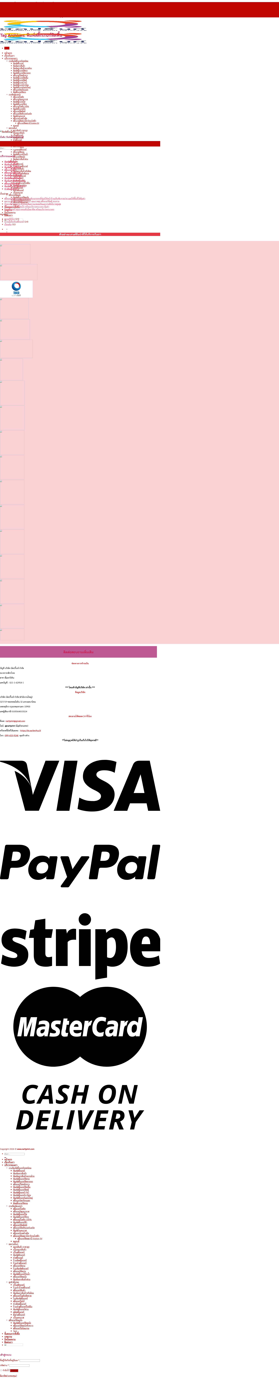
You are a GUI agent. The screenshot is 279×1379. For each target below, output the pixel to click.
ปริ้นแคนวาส (18, 192)
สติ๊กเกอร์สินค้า (18, 168)
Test (15, 1331)
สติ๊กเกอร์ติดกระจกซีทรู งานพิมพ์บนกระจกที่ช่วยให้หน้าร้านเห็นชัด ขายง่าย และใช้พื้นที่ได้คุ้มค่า (44, 198)
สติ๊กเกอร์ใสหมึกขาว (20, 75)
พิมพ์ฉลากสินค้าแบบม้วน (22, 68)
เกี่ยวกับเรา (9, 55)
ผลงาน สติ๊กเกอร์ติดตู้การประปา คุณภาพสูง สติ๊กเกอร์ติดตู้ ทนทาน (31, 201)
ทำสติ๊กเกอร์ (17, 140)
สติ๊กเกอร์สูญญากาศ (20, 99)
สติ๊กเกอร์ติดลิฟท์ (19, 111)
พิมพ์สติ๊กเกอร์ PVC (20, 82)
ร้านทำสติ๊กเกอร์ (19, 144)
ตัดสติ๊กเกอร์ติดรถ (19, 92)
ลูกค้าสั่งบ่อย (14, 1282)
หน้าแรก (8, 53)
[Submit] (1, 151)
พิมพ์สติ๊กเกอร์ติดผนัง (13, 175)
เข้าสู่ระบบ (14, 1370)
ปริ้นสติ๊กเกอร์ (18, 135)
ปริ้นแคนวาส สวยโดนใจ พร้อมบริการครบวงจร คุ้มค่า (26, 206)
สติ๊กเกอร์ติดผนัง (19, 156)
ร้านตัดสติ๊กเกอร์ (19, 142)
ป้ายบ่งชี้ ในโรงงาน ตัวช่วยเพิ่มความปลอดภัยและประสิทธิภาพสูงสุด (32, 203)
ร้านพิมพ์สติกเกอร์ (19, 149)
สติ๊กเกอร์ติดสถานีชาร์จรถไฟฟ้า (24, 121)
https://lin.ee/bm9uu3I (30, 730)
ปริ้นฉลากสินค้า (19, 132)
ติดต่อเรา (8, 215)
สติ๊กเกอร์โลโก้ (10, 169)
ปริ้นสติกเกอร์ (18, 164)
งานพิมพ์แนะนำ (15, 94)
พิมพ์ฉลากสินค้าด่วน (20, 159)
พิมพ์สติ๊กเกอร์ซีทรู (20, 104)
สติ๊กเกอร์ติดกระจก (12, 183)
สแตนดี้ (16, 125)
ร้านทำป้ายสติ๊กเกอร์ (21, 1287)
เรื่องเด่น (7, 224)
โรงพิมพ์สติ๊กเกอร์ (20, 1298)
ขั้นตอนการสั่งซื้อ (12, 1333)
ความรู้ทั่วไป (9, 218)
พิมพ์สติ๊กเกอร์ (18, 63)
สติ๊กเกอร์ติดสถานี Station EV (28, 123)
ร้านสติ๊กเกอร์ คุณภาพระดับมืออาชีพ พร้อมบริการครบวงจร (29, 209)
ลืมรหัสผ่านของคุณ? (8, 1375)
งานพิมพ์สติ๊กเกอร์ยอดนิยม (18, 61)
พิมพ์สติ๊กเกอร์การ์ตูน (21, 85)
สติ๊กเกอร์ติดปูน (18, 152)
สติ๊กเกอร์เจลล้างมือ (20, 118)
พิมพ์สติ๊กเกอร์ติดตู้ (20, 80)
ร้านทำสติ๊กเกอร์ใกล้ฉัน (21, 183)
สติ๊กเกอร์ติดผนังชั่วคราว (23, 1325)
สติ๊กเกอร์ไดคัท (18, 97)
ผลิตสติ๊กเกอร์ (18, 187)
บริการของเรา (10, 58)
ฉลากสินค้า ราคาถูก (20, 130)
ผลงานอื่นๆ (13, 128)
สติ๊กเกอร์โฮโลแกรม (21, 1328)
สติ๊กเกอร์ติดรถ (19, 1265)
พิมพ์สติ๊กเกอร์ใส (19, 101)
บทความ (8, 1336)
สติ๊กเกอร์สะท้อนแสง (20, 89)
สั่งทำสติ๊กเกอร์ (18, 190)
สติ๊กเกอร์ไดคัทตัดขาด (21, 173)
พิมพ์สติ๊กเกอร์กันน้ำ (20, 154)
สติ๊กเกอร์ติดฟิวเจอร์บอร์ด (22, 113)
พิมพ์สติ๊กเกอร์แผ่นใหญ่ (22, 87)
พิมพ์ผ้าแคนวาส (19, 116)
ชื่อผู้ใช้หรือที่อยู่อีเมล (9, 1360)
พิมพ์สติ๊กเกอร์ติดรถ (20, 70)
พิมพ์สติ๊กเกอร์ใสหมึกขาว (14, 186)
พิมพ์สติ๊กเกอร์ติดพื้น (20, 77)
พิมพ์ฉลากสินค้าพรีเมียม (22, 171)
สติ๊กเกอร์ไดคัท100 (12, 172)
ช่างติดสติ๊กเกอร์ (11, 188)
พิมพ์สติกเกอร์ (19, 1254)
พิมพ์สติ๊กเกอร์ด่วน (21, 1309)
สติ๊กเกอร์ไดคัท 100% (21, 106)
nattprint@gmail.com (15, 721)
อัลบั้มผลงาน (10, 212)
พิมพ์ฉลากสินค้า (19, 65)
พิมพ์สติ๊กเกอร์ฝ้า (19, 109)
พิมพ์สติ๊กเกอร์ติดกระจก (22, 73)
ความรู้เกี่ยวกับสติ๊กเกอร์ (14, 221)
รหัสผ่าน (4, 1365)
